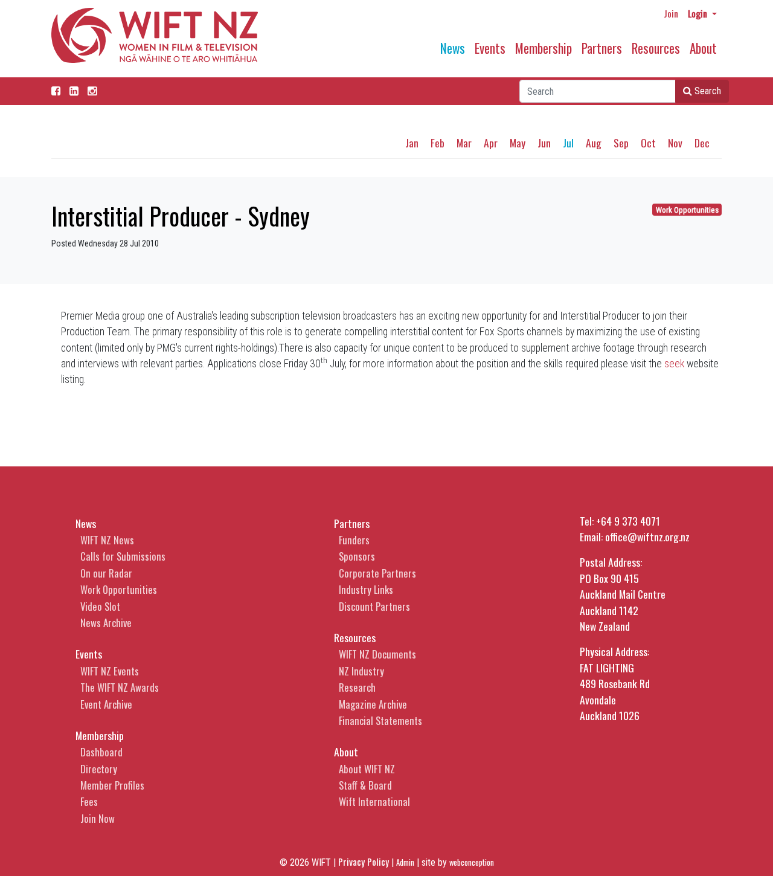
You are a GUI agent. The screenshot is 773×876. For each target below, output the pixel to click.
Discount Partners (374, 606)
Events (490, 48)
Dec (702, 142)
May (517, 142)
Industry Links (366, 589)
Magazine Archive (373, 704)
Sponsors (357, 556)
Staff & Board (365, 785)
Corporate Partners (377, 573)
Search (706, 91)
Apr (491, 142)
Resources (656, 48)
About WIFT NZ (367, 768)
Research (357, 687)
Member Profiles (112, 785)
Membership (543, 48)
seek (674, 364)
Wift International (374, 801)
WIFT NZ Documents (377, 654)
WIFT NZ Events (109, 670)
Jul (568, 142)
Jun (544, 142)
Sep (621, 142)
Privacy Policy (363, 861)
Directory (98, 768)
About (703, 48)
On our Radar (106, 573)
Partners (602, 48)
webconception (471, 862)
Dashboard (101, 751)
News (452, 48)
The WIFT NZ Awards (119, 687)
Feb (437, 142)
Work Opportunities (687, 209)
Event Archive (106, 704)
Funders (354, 539)
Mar (464, 142)
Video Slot (100, 606)
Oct (648, 142)
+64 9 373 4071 (628, 521)
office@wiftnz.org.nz (647, 536)
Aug (593, 142)
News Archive (106, 622)
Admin (405, 862)
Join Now (97, 818)
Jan (412, 142)
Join (671, 13)
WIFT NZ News (107, 539)
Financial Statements (380, 720)
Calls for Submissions (122, 556)
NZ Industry (361, 670)
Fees (89, 801)
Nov (675, 142)
